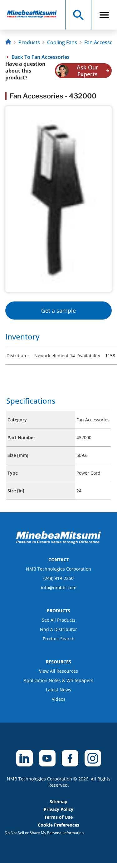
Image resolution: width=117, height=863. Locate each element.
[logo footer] (58, 542)
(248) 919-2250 (58, 578)
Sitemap (58, 801)
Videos (59, 699)
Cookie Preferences (58, 825)
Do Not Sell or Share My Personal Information (44, 832)
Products (29, 42)
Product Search (59, 639)
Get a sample (58, 310)
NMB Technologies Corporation (58, 569)
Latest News (58, 690)
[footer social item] (24, 758)
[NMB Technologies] (9, 42)
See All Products (59, 620)
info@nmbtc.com (58, 587)
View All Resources (58, 671)
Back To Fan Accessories (41, 57)
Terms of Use (58, 817)
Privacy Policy (58, 809)
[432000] (34, 15)
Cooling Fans (62, 42)
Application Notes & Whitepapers (58, 680)
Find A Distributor (58, 629)
